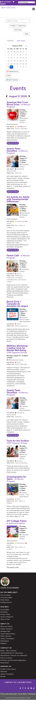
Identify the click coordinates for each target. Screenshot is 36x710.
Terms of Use (5, 619)
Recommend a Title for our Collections (13, 655)
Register (13, 143)
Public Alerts (4, 600)
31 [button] (23, 52)
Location (13, 25)
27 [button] (11, 52)
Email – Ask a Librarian (8, 650)
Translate (24, 4)
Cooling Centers (6, 602)
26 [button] (8, 52)
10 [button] (11, 58)
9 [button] (8, 58)
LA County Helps (6, 597)
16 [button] (8, 61)
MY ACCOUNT (6, 2)
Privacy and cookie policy (8, 693)
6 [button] (20, 55)
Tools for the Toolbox (18, 441)
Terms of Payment (6, 617)
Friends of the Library (8, 669)
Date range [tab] (21, 41)
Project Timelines (6, 629)
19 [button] (17, 61)
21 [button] (23, 61)
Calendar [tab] (10, 41)
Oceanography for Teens (16, 478)
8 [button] (26, 55)
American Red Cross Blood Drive (18, 104)
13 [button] (20, 58)
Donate (3, 676)
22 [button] (26, 61)
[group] (18, 56)
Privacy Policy (5, 614)
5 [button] (17, 55)
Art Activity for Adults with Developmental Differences (18, 199)
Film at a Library (6, 658)
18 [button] (14, 61)
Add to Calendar (13, 80)
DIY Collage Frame (17, 521)
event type (18, 29)
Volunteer (3, 671)
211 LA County (5, 595)
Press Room (4, 662)
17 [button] (11, 61)
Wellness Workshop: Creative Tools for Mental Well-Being (17, 349)
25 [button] (15, 64)
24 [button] (11, 64)
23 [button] (8, 64)
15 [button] (26, 58)
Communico (32, 693)
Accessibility (4, 609)
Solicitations (4, 641)
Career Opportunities (7, 634)
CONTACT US (10, 682)
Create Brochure (13, 71)
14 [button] (23, 58)
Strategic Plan (5, 631)
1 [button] (14, 67)
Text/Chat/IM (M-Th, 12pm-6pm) (11, 653)
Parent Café (18, 256)
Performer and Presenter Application (13, 660)
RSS (9, 75)
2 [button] (8, 55)
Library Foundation (7, 674)
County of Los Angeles (9, 588)
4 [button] (14, 55)
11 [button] (14, 58)
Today (26, 34)
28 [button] (15, 52)
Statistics (3, 643)
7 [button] (23, 55)
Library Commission (7, 638)
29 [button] (17, 52)
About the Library (6, 626)
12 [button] (17, 58)
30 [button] (21, 52)
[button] (33, 8)
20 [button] (21, 61)
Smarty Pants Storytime (17, 150)
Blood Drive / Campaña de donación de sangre (17, 303)
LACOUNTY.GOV (24, 682)
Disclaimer (4, 612)
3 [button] (11, 55)
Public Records (5, 636)
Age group (21, 25)
